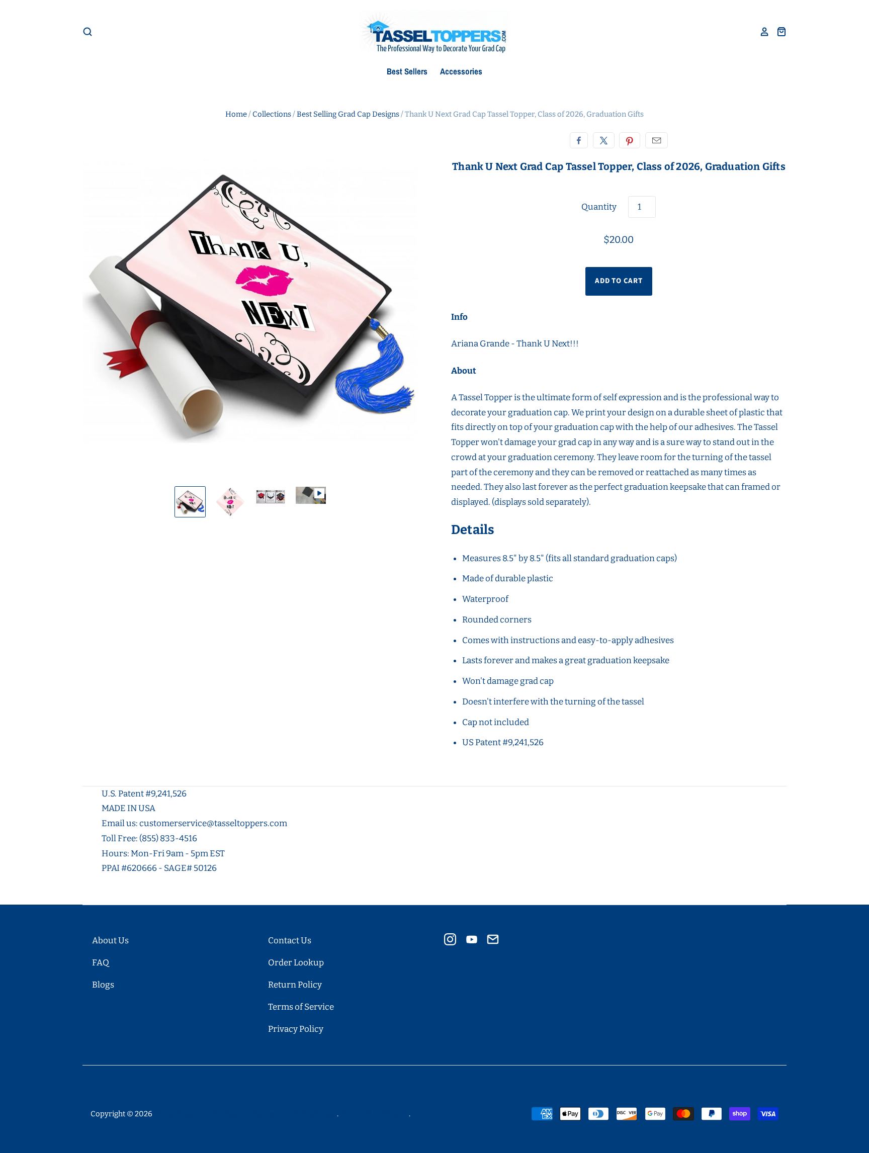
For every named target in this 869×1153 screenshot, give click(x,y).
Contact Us (289, 940)
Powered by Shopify (374, 1113)
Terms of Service (301, 1007)
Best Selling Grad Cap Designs (348, 114)
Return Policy (295, 985)
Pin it (629, 140)
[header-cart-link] (778, 32)
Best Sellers (407, 71)
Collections (271, 114)
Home (236, 114)
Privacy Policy (295, 1029)
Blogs (103, 985)
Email (656, 140)
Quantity (599, 207)
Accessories (461, 71)
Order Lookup (296, 962)
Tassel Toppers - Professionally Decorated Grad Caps (245, 1113)
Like (579, 140)
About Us (110, 940)
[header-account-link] (760, 32)
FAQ (100, 962)
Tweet (604, 140)
